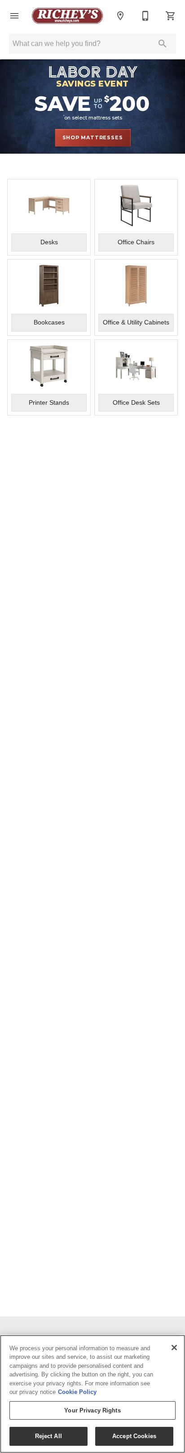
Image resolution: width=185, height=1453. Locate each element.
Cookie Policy (77, 1392)
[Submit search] (162, 44)
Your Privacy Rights (92, 1410)
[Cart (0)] (170, 16)
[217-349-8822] (145, 16)
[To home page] (67, 16)
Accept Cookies (134, 1436)
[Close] (174, 1347)
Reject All (48, 1436)
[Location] (120, 16)
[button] (14, 16)
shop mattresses (92, 137)
